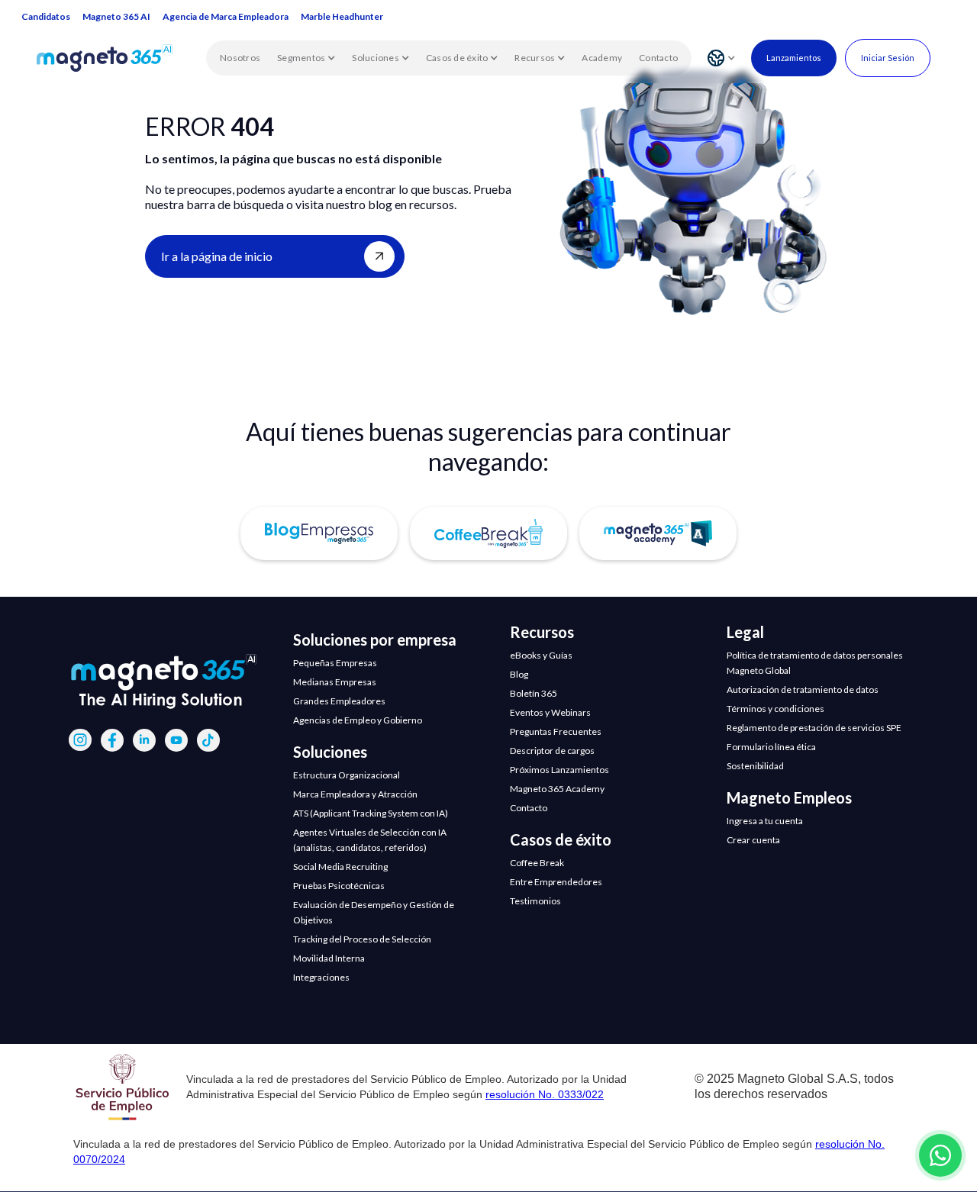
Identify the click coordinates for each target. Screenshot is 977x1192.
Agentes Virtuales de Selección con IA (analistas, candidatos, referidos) (370, 839)
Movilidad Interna (329, 958)
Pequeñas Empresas (335, 662)
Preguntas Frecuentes (555, 731)
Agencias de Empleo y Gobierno (357, 720)
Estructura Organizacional (346, 775)
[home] (121, 58)
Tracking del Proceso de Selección (362, 939)
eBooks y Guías (541, 655)
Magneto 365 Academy (557, 788)
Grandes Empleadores (339, 701)
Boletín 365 (533, 693)
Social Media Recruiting (340, 866)
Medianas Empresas (334, 682)
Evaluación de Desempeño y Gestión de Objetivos (373, 912)
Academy (602, 57)
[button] (306, 58)
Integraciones (321, 977)
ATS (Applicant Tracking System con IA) (370, 813)
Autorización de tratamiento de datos (803, 689)
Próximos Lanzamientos (559, 769)
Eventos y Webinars (550, 712)
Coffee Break (537, 862)
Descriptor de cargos (552, 750)
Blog (519, 674)
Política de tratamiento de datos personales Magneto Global (815, 662)
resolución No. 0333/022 (544, 1094)
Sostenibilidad (755, 766)
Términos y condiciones (775, 708)
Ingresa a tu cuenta (765, 820)
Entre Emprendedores (556, 882)
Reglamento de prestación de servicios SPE (814, 727)
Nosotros (240, 57)
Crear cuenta (753, 840)
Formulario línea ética (771, 746)
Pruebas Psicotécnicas (339, 885)
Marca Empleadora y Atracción (355, 794)
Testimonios (535, 901)
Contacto (658, 57)
